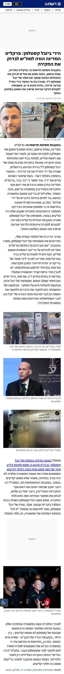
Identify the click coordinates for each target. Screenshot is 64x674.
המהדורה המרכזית (43, 670)
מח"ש (16, 670)
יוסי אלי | (56, 98)
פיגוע (9, 670)
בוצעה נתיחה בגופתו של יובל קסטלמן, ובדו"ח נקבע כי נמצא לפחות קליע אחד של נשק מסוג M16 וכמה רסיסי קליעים (34, 465)
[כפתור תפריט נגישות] (3, 602)
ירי (22, 670)
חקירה (28, 670)
